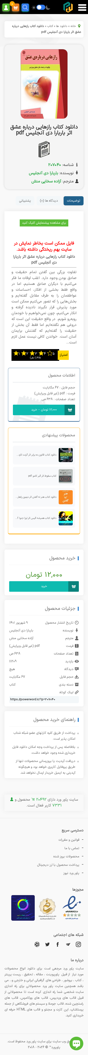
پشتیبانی (25, 200)
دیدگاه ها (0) (49, 200)
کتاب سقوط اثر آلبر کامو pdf (42, 476)
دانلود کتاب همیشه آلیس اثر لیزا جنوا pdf (35, 518)
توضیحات (73, 200)
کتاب (50, 26)
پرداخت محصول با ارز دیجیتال (58, 865)
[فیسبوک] (58, 944)
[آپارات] (37, 944)
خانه (73, 26)
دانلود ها (61, 26)
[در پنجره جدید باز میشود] (72, 919)
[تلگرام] (68, 944)
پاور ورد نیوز (71, 873)
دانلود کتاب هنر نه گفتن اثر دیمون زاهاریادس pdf (35, 497)
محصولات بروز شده (66, 856)
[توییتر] (47, 944)
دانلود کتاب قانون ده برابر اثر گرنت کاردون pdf (35, 455)
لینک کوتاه (66, 692)
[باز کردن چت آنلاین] (76, 1043)
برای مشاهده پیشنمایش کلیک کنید (44, 223)
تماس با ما (72, 848)
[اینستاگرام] (78, 944)
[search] (25, 7)
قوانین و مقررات (68, 839)
